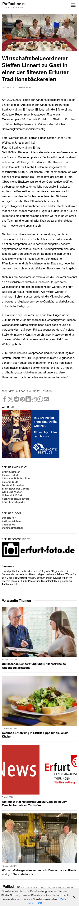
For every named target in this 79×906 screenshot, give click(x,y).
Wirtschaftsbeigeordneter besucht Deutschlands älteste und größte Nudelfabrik (39, 872)
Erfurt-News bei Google (15, 488)
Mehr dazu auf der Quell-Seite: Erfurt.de (27, 391)
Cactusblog (8, 524)
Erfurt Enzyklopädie (13, 502)
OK (40, 903)
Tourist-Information (13, 485)
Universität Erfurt (12, 495)
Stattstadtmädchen (13, 527)
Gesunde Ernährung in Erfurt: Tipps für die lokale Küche (35, 734)
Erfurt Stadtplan (11, 471)
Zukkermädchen (11, 521)
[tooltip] (4, 399)
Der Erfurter (9, 517)
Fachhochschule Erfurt (15, 498)
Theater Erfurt (10, 475)
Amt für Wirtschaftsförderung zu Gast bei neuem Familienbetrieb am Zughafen (34, 803)
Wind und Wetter (12, 492)
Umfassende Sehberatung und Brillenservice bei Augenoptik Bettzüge (34, 665)
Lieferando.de (10, 482)
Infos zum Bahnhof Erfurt (16, 478)
